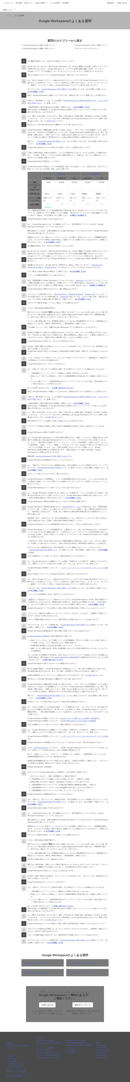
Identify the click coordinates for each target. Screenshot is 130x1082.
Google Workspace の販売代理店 (66, 657)
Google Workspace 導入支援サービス (51, 141)
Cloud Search (101, 1057)
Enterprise (94, 174)
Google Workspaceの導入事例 (17, 1046)
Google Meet (101, 1048)
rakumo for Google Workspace (48, 1055)
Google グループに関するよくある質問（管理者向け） (81, 718)
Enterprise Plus (50, 267)
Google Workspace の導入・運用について (91, 45)
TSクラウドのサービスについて (87, 48)
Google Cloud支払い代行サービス (49, 1053)
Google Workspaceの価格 (76, 1040)
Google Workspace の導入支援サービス (56, 89)
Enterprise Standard (35, 267)
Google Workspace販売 (45, 1040)
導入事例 (19, 3)
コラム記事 (70, 1053)
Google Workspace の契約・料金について (39, 45)
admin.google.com (41, 748)
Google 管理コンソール (71, 507)
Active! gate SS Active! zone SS (48, 1057)
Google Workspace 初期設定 (38, 636)
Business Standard (76, 294)
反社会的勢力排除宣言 (14, 1076)
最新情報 (9, 1043)
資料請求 (110, 3)
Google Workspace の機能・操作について (39, 48)
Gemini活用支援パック (44, 1050)
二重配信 (31, 599)
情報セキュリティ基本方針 (16, 1071)
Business (61, 174)
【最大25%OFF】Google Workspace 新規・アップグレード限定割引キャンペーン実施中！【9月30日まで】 (40, 6)
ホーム (8, 15)
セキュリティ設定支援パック (46, 1048)
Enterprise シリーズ (83, 280)
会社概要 (65, 3)
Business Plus (97, 265)
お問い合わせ (122, 3)
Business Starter (60, 294)
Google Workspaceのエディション (79, 1043)
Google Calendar (102, 1050)
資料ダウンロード (83, 1005)
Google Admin (101, 1053)
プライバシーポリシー (14, 1069)
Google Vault (101, 1055)
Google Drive (101, 1045)
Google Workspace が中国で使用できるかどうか (54, 456)
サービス (7, 3)
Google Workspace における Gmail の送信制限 (78, 721)
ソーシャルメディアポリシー (17, 1073)
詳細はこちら (7, 10)
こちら (70, 337)
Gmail (98, 1043)
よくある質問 (55, 3)
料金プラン (28, 3)
